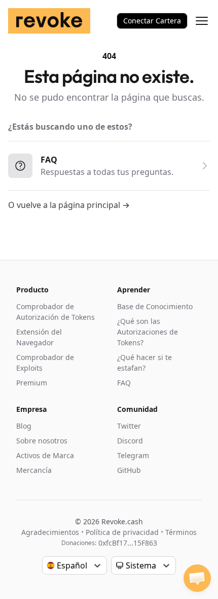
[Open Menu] (202, 21)
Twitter (129, 426)
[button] (197, 578)
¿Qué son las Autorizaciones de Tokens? (147, 331)
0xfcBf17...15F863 (127, 543)
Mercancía (34, 470)
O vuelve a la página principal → (69, 205)
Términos (181, 532)
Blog (23, 426)
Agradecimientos (50, 532)
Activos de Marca (45, 455)
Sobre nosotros (41, 440)
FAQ (124, 382)
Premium (31, 382)
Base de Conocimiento (155, 306)
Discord (130, 440)
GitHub (129, 470)
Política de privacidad (122, 532)
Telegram (133, 455)
